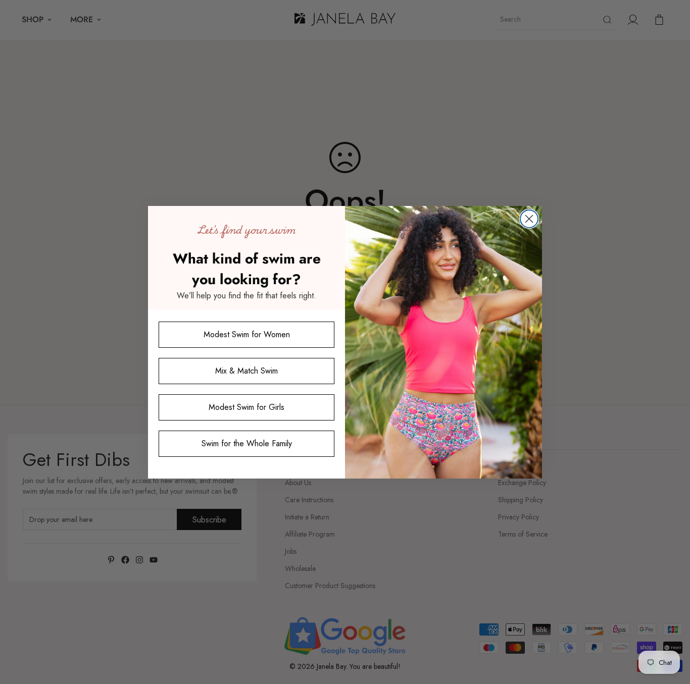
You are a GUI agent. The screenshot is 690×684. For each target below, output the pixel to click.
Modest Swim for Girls (246, 406)
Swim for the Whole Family (247, 443)
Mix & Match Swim (246, 370)
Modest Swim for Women (247, 334)
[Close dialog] (529, 219)
